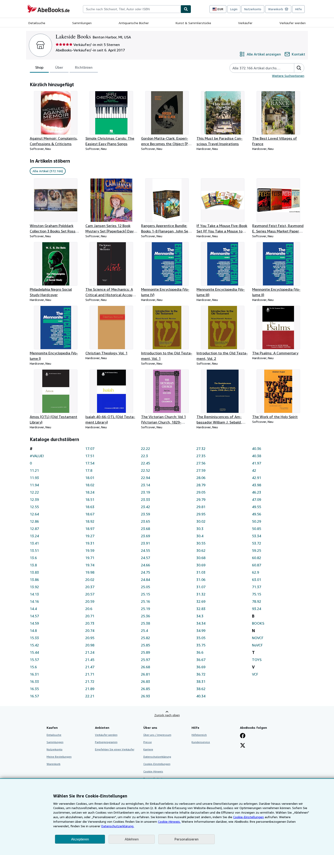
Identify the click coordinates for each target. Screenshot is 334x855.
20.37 (89, 587)
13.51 (34, 550)
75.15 (256, 594)
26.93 (145, 696)
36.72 (200, 674)
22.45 (145, 463)
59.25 (256, 550)
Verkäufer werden (292, 23)
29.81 (200, 506)
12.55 (34, 506)
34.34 (200, 623)
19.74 (89, 565)
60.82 (256, 557)
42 (254, 470)
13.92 (34, 587)
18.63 (89, 506)
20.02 (89, 579)
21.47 (89, 667)
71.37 (256, 587)
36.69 (200, 667)
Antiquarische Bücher (134, 23)
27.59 (200, 470)
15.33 (34, 638)
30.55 (200, 543)
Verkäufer (245, 23)
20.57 (89, 594)
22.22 (145, 448)
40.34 (200, 696)
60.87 (256, 565)
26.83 (145, 681)
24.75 (145, 572)
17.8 (88, 470)
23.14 (145, 485)
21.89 (89, 688)
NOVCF (257, 638)
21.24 (89, 652)
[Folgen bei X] (242, 746)
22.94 (145, 477)
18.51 (89, 499)
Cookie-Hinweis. (169, 821)
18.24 (89, 492)
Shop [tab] (39, 67)
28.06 (200, 477)
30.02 (200, 521)
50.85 (256, 528)
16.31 (34, 674)
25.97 (145, 659)
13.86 (34, 579)
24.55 (145, 550)
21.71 (89, 674)
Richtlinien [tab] (83, 67)
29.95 (200, 514)
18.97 (89, 528)
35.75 (200, 645)
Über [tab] (59, 67)
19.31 (89, 543)
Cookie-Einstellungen (248, 817)
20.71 (89, 616)
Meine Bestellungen (59, 756)
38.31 (200, 681)
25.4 (144, 630)
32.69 (200, 601)
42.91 (256, 477)
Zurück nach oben (167, 715)
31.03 (200, 572)
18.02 (89, 485)
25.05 (145, 587)
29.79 (200, 499)
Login (233, 9)
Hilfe (298, 9)
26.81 (145, 674)
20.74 (89, 630)
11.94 (34, 485)
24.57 (145, 557)
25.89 (145, 652)
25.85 (145, 645)
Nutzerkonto (252, 9)
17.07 (89, 448)
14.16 (34, 601)
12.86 (34, 521)
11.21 (34, 470)
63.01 (256, 579)
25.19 (145, 608)
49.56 (256, 514)
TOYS (257, 659)
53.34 (256, 536)
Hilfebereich (199, 734)
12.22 (34, 492)
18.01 (89, 477)
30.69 (200, 565)
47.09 (256, 499)
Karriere (148, 749)
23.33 (145, 499)
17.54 (89, 463)
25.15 (145, 594)
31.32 (200, 594)
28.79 (200, 485)
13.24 (34, 536)
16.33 (34, 681)
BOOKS (258, 623)
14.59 (34, 623)
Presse (147, 742)
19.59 (89, 550)
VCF (255, 674)
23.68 (145, 528)
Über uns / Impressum (157, 734)
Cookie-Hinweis (153, 771)
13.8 (33, 565)
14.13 (34, 594)
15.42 (34, 645)
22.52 (145, 470)
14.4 (33, 608)
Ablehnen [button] (132, 839)
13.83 (34, 572)
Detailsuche (36, 23)
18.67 (89, 514)
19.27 (89, 536)
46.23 (256, 492)
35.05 (200, 638)
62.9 (255, 572)
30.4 (199, 536)
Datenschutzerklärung (157, 756)
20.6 (88, 608)
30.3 (199, 528)
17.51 (89, 456)
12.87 (34, 528)
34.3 (199, 616)
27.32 (200, 448)
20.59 (89, 601)
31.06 (200, 579)
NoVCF (257, 645)
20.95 (89, 638)
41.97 (256, 463)
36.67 (200, 659)
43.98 (256, 485)
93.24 (256, 608)
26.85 (145, 688)
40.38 (256, 456)
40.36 (256, 448)
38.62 (200, 688)
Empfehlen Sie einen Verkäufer (114, 749)
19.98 (89, 572)
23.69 (145, 536)
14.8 (33, 630)
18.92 (89, 521)
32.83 (200, 608)
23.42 (145, 506)
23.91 (145, 543)
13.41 (34, 543)
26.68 (145, 667)
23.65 (145, 521)
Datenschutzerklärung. (117, 826)
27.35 (200, 456)
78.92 (256, 601)
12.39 (34, 499)
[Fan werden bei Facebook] (242, 736)
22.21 (89, 696)
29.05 (200, 492)
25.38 (145, 623)
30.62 (200, 550)
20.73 (89, 623)
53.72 (256, 543)
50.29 (256, 521)
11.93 (34, 477)
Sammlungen (82, 23)
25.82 (145, 638)
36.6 (199, 652)
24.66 (145, 565)
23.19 (145, 492)
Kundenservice (201, 742)
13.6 (33, 557)
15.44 (34, 652)
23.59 (145, 514)
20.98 (89, 645)
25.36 (145, 616)
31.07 (200, 587)
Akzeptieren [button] (80, 839)
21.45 (89, 659)
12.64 (34, 514)
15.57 (34, 659)
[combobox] (132, 9)
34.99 (200, 630)
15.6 (33, 667)
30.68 (200, 557)
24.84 (145, 579)
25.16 (145, 601)
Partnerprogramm (106, 742)
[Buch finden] (186, 9)
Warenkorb (53, 764)
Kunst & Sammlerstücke (193, 23)
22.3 (144, 456)
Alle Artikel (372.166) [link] (47, 171)
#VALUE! (37, 456)
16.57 (34, 696)
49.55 (256, 506)
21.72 (89, 681)
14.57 (34, 616)
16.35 (34, 688)
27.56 (200, 463)
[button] (299, 68)
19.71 (89, 557)
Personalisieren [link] (186, 839)
